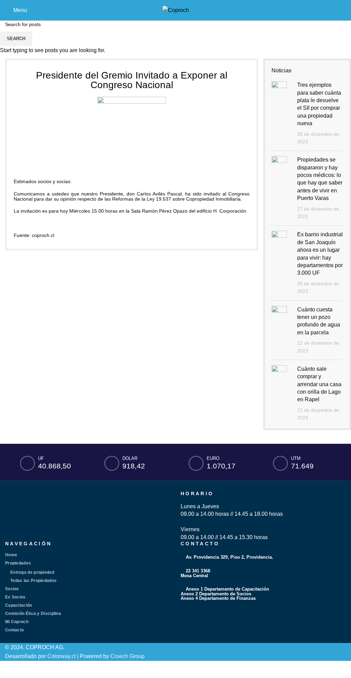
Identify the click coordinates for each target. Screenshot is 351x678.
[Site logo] (175, 10)
